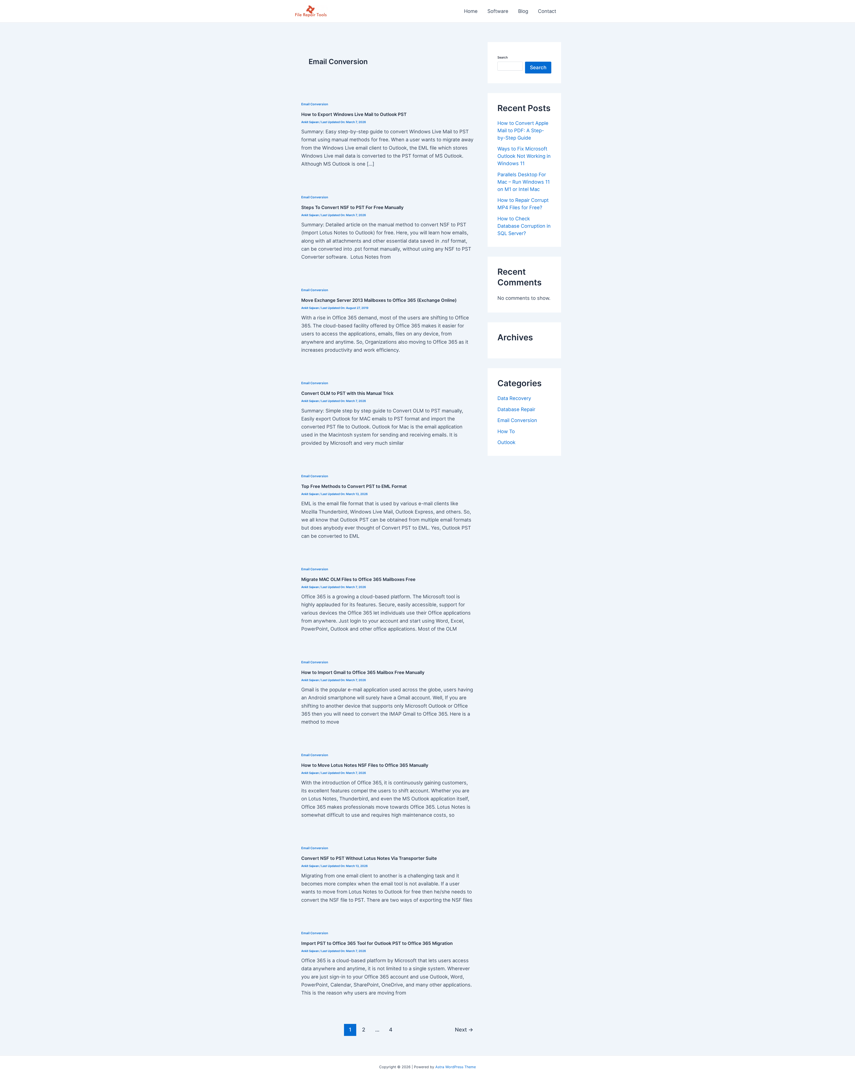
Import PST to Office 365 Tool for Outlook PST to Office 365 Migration (377, 943)
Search (502, 57)
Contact (547, 11)
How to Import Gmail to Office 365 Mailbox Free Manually (363, 672)
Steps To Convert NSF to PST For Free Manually (352, 207)
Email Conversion (314, 104)
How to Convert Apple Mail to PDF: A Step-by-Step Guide (522, 130)
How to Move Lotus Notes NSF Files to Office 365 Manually (364, 765)
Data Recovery (514, 398)
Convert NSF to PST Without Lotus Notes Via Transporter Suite (369, 858)
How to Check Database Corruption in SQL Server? (524, 226)
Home (471, 11)
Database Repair (516, 409)
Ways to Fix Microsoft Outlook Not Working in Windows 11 (524, 156)
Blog (523, 11)
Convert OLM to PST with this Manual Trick (347, 393)
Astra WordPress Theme (455, 1067)
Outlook (506, 442)
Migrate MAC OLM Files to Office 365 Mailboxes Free (358, 579)
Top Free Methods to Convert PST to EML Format (354, 486)
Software (497, 11)
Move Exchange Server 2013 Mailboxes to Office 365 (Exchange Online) (379, 300)
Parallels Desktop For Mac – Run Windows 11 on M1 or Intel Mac (523, 182)
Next (464, 1029)
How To (506, 431)
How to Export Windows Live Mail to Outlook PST (354, 114)
